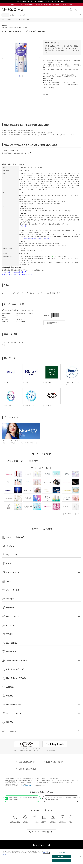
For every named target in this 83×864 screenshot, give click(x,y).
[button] (41, 537)
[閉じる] (80, 856)
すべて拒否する (62, 856)
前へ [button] (2, 58)
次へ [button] (39, 58)
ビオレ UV (9, 19)
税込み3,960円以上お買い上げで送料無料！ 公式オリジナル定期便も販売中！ (42, 1)
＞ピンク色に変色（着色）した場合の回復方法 (34, 238)
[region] (41, 856)
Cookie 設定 (62, 852)
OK (62, 860)
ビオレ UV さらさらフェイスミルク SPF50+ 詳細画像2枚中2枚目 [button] (22, 76)
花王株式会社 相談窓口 (48, 134)
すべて (4, 15)
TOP (3, 19)
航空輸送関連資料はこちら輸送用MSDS (53, 323)
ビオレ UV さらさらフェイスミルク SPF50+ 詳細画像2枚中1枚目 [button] (20, 76)
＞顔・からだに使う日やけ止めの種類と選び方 (17, 274)
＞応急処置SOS (24, 226)
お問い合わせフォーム (27, 785)
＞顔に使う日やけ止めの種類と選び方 (14, 272)
